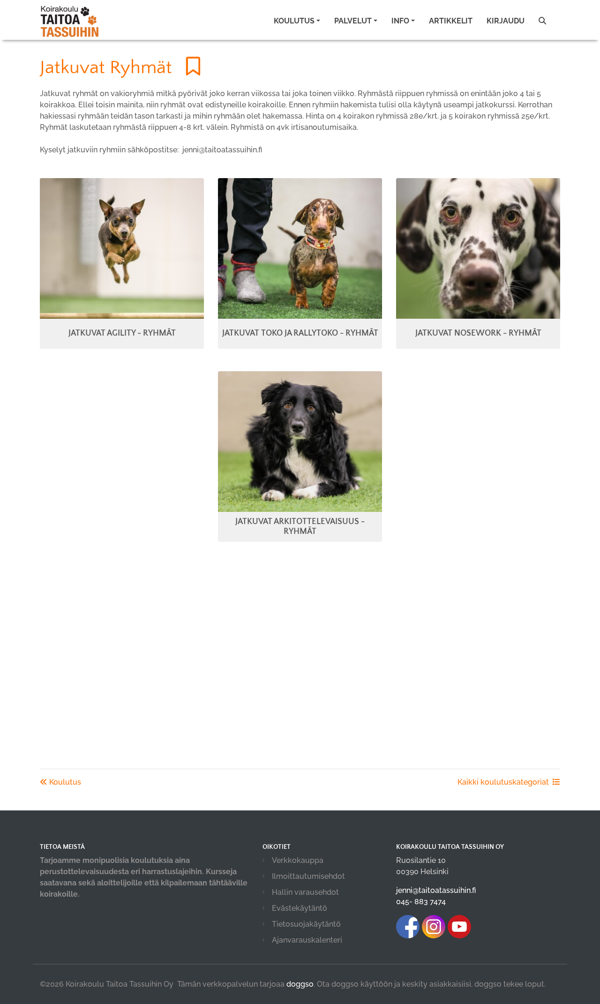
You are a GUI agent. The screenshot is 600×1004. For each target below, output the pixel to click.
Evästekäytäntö (299, 908)
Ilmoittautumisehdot (308, 876)
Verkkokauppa (297, 860)
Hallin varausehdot (305, 892)
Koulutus (64, 782)
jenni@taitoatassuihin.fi (436, 890)
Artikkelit (450, 20)
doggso (300, 984)
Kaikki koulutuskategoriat (503, 782)
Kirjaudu (506, 20)
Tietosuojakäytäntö (306, 924)
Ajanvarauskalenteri (307, 940)
